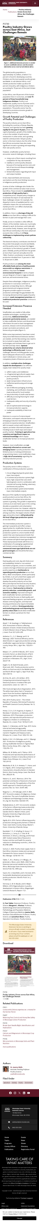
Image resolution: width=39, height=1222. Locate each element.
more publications (9, 1047)
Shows (23, 1143)
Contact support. (27, 1198)
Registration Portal (27, 1149)
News (23, 1140)
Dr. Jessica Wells (16, 1067)
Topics (7, 1140)
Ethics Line (5, 1206)
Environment (28, 1082)
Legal (3, 1203)
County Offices (10, 1146)
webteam (24, 936)
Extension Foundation (28, 1206)
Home (5, 10)
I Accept (19, 1218)
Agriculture (7, 1082)
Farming (14, 1082)
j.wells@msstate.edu (17, 1074)
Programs (8, 1143)
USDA (23, 1203)
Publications (12, 12)
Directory (24, 1146)
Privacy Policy (13, 1214)
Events (23, 1137)
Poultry (21, 1082)
